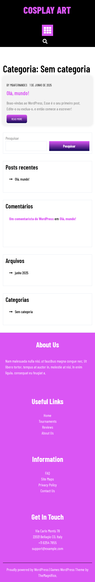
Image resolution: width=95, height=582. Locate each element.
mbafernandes (18, 85)
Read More (16, 119)
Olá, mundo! (18, 93)
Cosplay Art (47, 10)
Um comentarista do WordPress (31, 218)
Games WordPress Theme (67, 569)
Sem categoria (24, 311)
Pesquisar (12, 138)
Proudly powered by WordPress (28, 569)
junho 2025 (21, 273)
